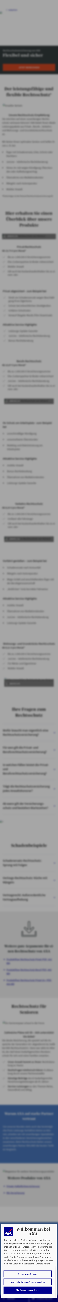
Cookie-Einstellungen (27, 1273)
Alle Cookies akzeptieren (27, 1290)
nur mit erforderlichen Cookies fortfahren (27, 1281)
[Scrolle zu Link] (8, 1231)
